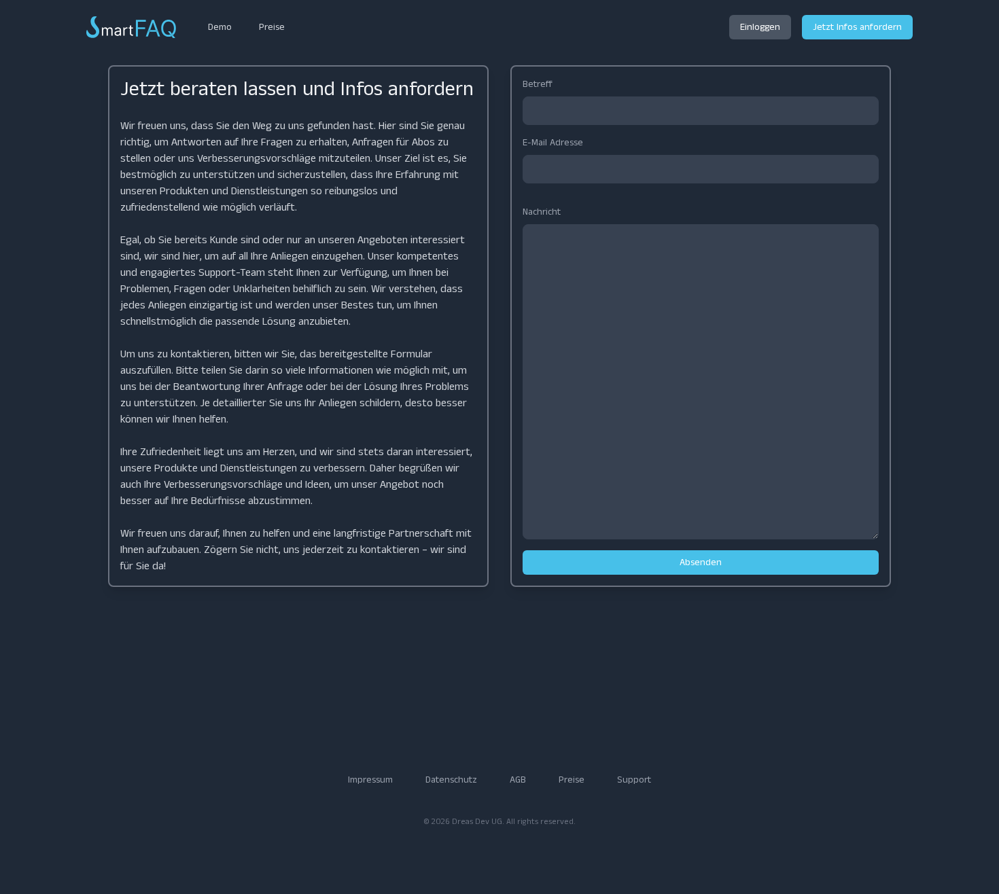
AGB (518, 780)
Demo (220, 27)
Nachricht (542, 212)
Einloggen (760, 27)
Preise (272, 27)
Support (634, 780)
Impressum (370, 780)
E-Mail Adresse (553, 142)
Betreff (538, 84)
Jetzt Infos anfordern (857, 27)
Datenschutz (451, 780)
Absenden (701, 562)
